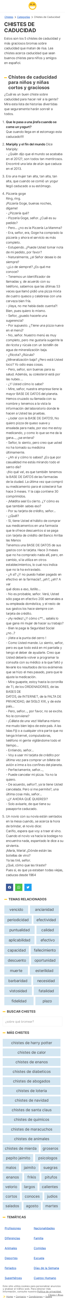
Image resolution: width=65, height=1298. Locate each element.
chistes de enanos (32, 1062)
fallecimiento (45, 950)
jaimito (30, 1167)
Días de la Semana (46, 1268)
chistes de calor (32, 1052)
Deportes (11, 1258)
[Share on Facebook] (9, 887)
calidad (47, 930)
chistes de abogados (31, 1081)
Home (9, 1296)
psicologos (47, 1158)
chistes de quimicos (31, 1119)
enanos (12, 1177)
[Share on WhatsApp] (18, 887)
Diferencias (12, 1238)
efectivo (48, 940)
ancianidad (44, 909)
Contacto (21, 1296)
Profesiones (13, 1228)
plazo (47, 1001)
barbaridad (17, 980)
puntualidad (19, 930)
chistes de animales (31, 1139)
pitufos (51, 1177)
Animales (11, 1248)
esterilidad (44, 970)
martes (51, 1206)
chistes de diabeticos (32, 1071)
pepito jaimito (18, 1158)
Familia (38, 1238)
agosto (32, 1206)
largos (29, 1186)
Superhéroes (13, 1278)
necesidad (46, 980)
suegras (50, 1167)
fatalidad (46, 991)
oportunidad (44, 960)
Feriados (10, 1268)
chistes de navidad (32, 1100)
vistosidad (18, 991)
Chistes (9, 16)
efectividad (46, 920)
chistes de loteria (31, 1090)
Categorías (23, 16)
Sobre (48, 1296)
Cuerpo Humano (45, 1278)
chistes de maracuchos (31, 1129)
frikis (31, 1177)
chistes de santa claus (32, 1110)
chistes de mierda (21, 1148)
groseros (50, 1148)
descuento (17, 960)
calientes (50, 1186)
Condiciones (36, 1296)
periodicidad (18, 920)
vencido (16, 909)
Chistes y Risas (55, 1294)
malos (11, 1167)
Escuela (39, 1258)
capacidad (17, 950)
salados (12, 1206)
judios (52, 1196)
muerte (16, 970)
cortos (11, 1196)
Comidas (40, 1248)
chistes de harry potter (31, 1042)
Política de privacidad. (49, 1291)
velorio (11, 1186)
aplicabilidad (19, 940)
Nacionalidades (44, 1228)
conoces (32, 1196)
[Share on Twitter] (28, 887)
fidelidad (19, 1001)
